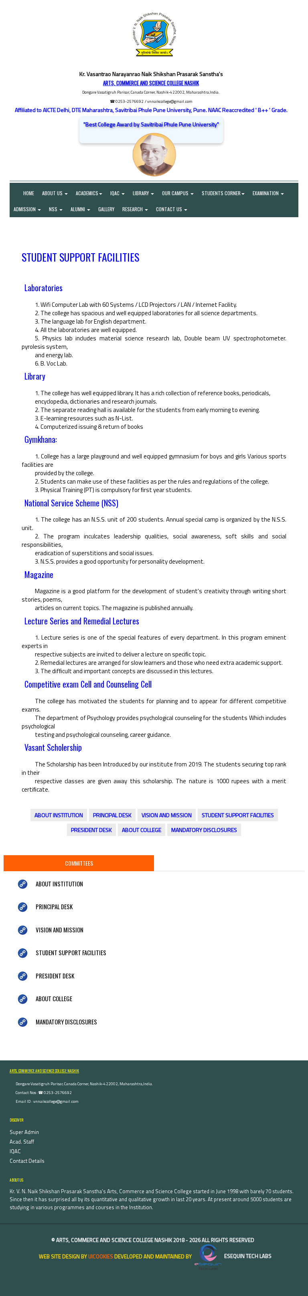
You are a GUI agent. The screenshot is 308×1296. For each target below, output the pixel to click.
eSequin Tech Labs (247, 1256)
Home (24, 193)
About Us (53, 193)
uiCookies (100, 1256)
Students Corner (221, 193)
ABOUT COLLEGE (141, 830)
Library (141, 193)
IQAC (115, 193)
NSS (54, 209)
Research (133, 209)
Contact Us (169, 209)
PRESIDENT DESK (91, 830)
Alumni (78, 209)
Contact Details (27, 1161)
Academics (87, 193)
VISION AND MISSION (167, 815)
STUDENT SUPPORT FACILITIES (238, 815)
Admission (25, 209)
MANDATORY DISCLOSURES (204, 830)
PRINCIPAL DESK (112, 815)
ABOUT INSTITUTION (58, 815)
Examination (266, 193)
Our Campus (176, 193)
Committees (79, 863)
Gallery (106, 209)
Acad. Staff (22, 1142)
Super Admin (24, 1132)
